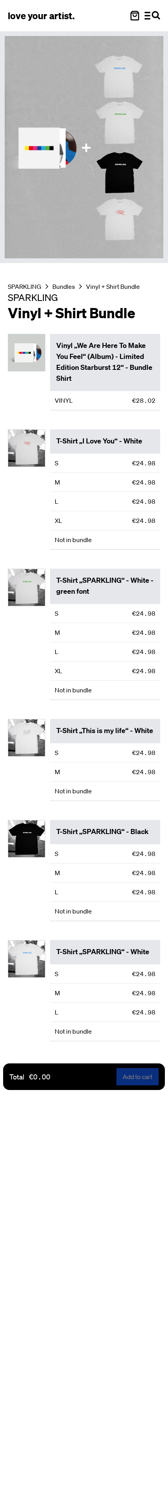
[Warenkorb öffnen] (135, 16)
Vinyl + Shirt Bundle (113, 286)
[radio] (105, 400)
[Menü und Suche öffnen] (152, 16)
